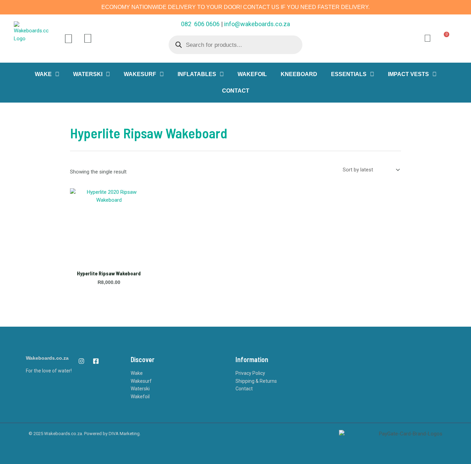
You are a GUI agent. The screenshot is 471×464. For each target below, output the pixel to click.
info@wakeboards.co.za (257, 24)
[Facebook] (96, 361)
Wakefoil (140, 396)
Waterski (140, 388)
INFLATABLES (197, 74)
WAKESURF (140, 74)
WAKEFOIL (252, 74)
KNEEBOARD (299, 74)
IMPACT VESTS (408, 74)
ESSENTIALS (349, 74)
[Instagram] (81, 361)
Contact (244, 388)
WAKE (43, 74)
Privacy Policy (250, 373)
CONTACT (235, 91)
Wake (137, 373)
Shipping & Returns (256, 381)
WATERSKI (87, 74)
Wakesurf (141, 381)
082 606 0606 (200, 24)
